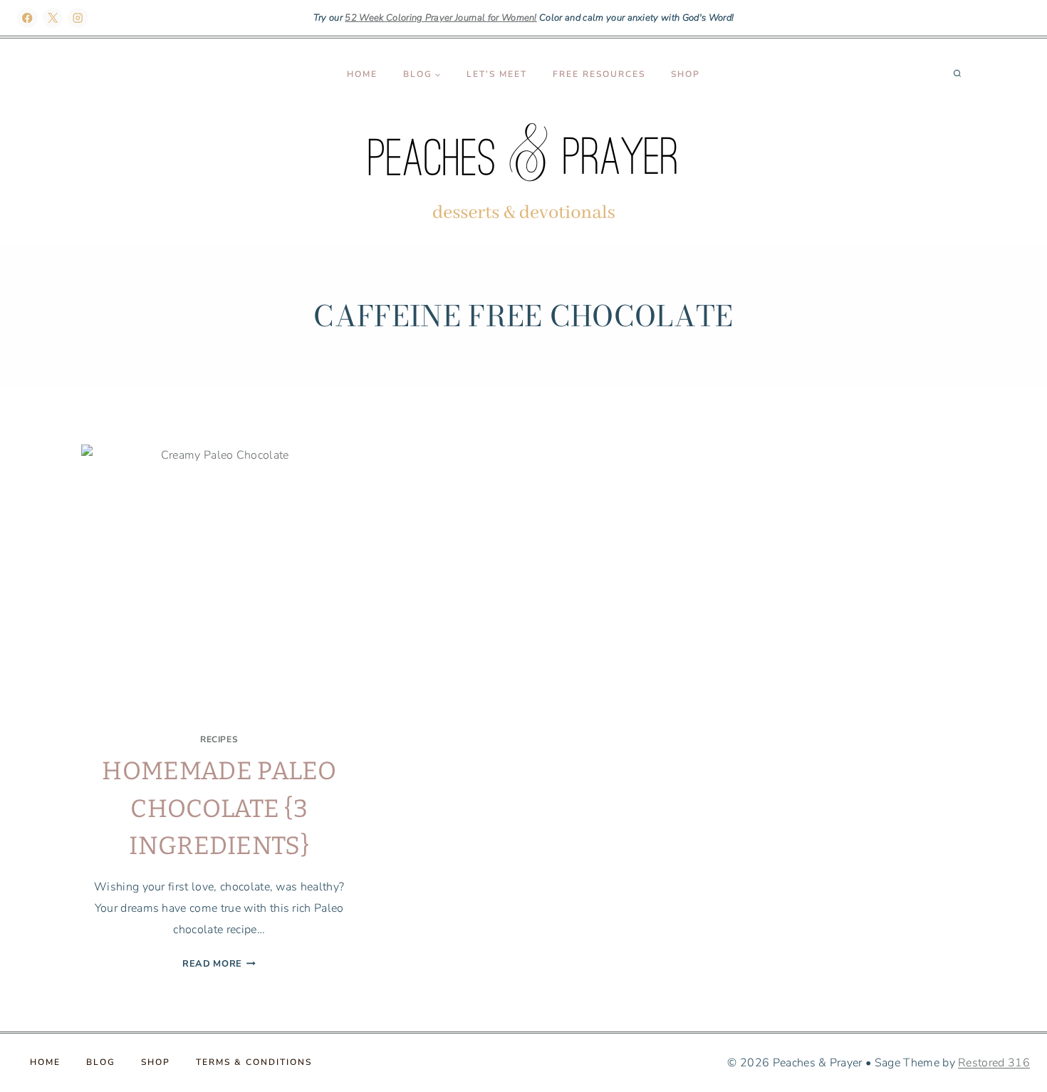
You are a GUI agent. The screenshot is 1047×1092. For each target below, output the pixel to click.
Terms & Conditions (254, 1062)
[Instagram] (78, 18)
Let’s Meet (497, 74)
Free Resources (599, 74)
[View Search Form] (957, 74)
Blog (100, 1062)
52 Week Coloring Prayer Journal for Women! (440, 17)
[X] (53, 18)
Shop (685, 74)
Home (362, 74)
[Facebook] (27, 18)
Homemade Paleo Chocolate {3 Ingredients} (218, 808)
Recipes (219, 739)
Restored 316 (994, 1063)
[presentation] (219, 582)
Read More (219, 963)
